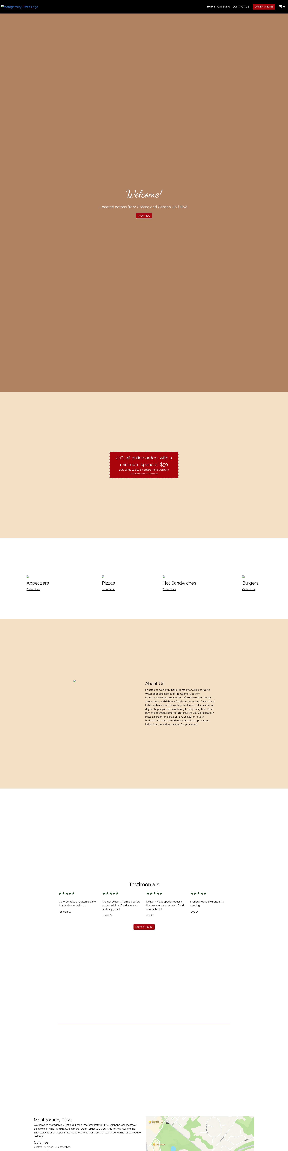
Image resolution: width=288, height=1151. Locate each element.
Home (211, 6)
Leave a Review (144, 926)
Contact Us (240, 6)
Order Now (144, 215)
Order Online (264, 6)
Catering (223, 6)
